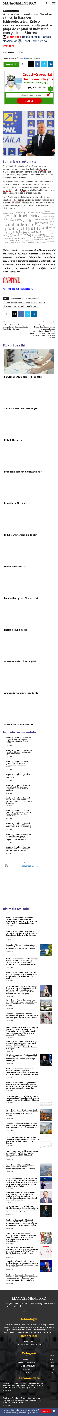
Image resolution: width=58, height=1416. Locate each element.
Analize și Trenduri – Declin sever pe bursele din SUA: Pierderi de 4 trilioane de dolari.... (17, 764)
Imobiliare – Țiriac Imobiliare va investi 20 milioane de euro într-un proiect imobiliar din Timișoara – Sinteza (21, 1003)
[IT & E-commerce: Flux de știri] (29, 519)
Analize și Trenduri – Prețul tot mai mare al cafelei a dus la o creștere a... (18, 776)
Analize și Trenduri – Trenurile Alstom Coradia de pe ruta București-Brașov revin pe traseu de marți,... (19, 800)
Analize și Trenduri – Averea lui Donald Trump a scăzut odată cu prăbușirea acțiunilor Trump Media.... (18, 740)
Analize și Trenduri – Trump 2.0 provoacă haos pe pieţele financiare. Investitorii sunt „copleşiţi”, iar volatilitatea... (18, 837)
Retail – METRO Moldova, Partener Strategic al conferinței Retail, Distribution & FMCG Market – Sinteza (22, 1154)
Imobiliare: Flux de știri (17, 503)
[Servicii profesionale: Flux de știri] (29, 361)
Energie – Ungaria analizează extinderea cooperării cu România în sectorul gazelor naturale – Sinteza (22, 1016)
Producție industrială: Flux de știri (23, 471)
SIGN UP (46, 1411)
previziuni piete (32, 306)
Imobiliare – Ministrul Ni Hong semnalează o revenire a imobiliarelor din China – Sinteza (20, 1167)
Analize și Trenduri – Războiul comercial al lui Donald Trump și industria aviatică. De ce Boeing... (19, 825)
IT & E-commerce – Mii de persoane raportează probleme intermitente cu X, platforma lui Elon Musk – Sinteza (22, 1098)
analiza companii (17, 298)
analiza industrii (31, 298)
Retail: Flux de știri (14, 440)
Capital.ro (28, 302)
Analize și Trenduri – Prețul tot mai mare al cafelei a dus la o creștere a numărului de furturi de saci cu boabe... (21, 975)
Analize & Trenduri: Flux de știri (22, 693)
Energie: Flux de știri (15, 629)
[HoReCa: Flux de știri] (29, 551)
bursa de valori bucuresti (13, 302)
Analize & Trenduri (11, 11)
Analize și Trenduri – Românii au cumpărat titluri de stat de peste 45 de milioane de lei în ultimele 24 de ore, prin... (21, 934)
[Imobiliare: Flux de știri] (29, 488)
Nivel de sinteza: (10, 58)
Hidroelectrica (39, 302)
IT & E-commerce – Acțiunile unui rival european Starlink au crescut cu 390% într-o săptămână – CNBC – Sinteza (22, 1140)
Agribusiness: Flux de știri (18, 724)
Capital (11, 52)
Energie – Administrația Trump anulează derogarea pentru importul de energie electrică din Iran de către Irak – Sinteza (22, 1264)
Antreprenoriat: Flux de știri (20, 661)
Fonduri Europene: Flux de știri (21, 598)
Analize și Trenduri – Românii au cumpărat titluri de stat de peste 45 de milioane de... (19, 752)
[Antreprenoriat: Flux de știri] (29, 646)
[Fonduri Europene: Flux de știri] (29, 582)
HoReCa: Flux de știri (15, 566)
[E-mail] (31, 64)
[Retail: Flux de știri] (29, 424)
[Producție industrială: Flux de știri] (29, 456)
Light (21, 58)
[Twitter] (44, 64)
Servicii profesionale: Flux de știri (23, 376)
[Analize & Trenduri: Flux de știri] (29, 677)
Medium (29, 58)
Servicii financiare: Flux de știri (21, 408)
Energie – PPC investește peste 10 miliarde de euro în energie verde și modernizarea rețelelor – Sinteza (21, 947)
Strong (37, 58)
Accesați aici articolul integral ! (18, 288)
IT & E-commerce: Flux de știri (20, 534)
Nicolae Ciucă (19, 306)
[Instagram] (29, 1311)
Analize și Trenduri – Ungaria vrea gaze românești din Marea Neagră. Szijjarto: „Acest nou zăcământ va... (18, 813)
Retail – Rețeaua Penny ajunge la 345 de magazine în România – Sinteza (15, 327)
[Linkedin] (50, 64)
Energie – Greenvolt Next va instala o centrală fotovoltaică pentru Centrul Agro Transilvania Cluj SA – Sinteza (22, 1126)
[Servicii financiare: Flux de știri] (29, 393)
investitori (7, 306)
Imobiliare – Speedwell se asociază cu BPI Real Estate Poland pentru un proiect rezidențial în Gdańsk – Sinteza (22, 1113)
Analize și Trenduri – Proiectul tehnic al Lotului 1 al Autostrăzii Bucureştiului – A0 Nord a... (18, 849)
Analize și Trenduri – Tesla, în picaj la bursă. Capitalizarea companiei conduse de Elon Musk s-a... (18, 787)
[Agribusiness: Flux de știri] (29, 709)
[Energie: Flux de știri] (29, 614)
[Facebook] (37, 64)
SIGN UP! (29, 101)
